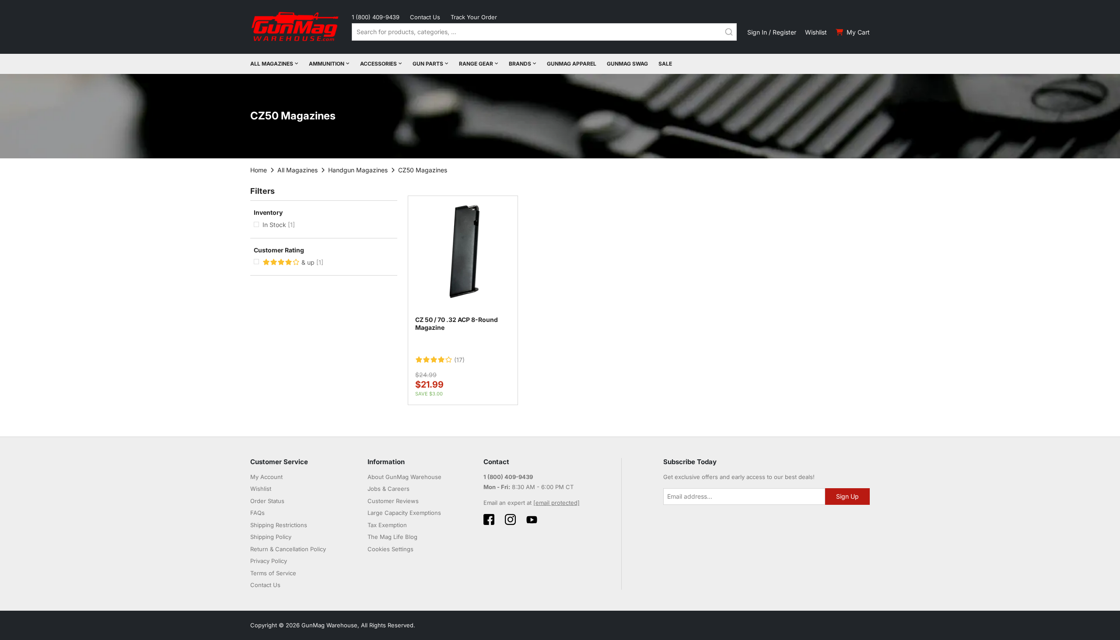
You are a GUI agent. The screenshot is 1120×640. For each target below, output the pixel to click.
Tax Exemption (387, 524)
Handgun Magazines (358, 170)
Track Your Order (474, 17)
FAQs (257, 512)
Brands (520, 63)
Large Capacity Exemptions (404, 512)
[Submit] (729, 32)
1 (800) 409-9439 (375, 17)
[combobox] (544, 32)
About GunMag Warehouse (404, 476)
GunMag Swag (627, 63)
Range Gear (476, 63)
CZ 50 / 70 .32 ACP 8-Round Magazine (456, 323)
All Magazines (271, 63)
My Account (266, 476)
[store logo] (295, 26)
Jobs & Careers (389, 488)
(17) (459, 360)
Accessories (378, 63)
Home (258, 170)
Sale (665, 63)
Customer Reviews (393, 500)
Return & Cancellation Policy (288, 549)
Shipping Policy (270, 536)
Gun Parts (428, 63)
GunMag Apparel (571, 63)
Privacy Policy (268, 560)
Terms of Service (273, 573)
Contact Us (425, 17)
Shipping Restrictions (278, 524)
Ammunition (326, 63)
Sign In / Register (771, 32)
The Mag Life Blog (392, 536)
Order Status (267, 500)
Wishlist (816, 32)
